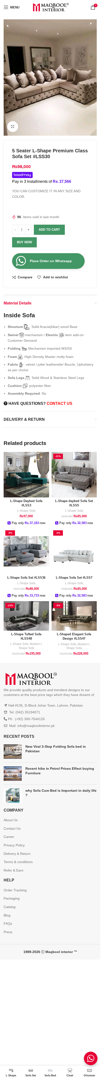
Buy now (24, 242)
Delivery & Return (17, 854)
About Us (11, 820)
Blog (7, 915)
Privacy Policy (14, 845)
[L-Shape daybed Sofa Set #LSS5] (74, 474)
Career (9, 837)
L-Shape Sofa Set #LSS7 (74, 577)
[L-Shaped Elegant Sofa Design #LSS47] (74, 616)
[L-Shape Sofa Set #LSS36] (26, 551)
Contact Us (12, 828)
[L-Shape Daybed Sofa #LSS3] (26, 474)
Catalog (9, 907)
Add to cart (49, 229)
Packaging (12, 898)
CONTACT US (59, 403)
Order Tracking (15, 890)
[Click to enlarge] (12, 126)
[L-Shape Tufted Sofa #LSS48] (26, 616)
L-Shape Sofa (26, 510)
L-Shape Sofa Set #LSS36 (26, 577)
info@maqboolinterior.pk (36, 726)
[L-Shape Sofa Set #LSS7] (74, 551)
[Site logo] (50, 7)
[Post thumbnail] (13, 751)
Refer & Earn (13, 870)
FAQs (8, 923)
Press (8, 932)
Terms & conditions (18, 862)
